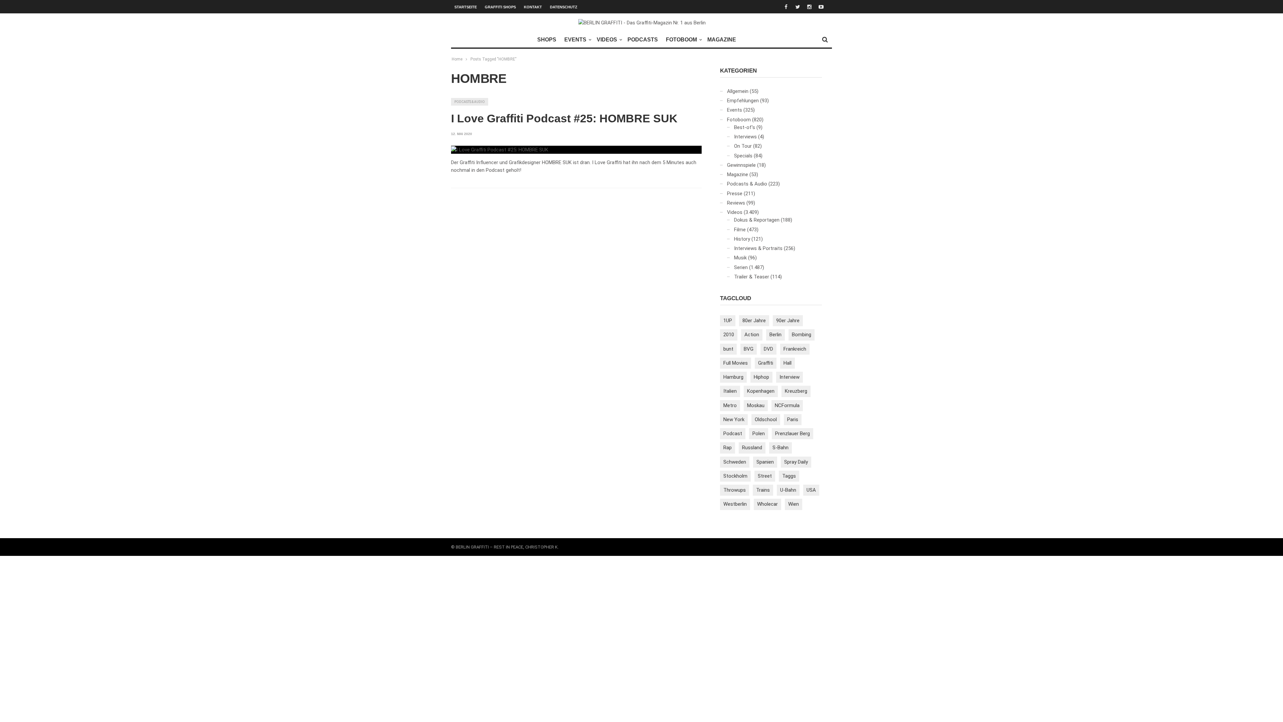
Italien (730, 391)
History (742, 239)
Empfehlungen (743, 101)
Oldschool (766, 419)
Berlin (775, 335)
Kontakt (533, 7)
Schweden (734, 462)
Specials (743, 156)
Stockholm (735, 476)
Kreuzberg (796, 391)
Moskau (755, 405)
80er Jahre (754, 321)
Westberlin (735, 504)
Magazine (721, 39)
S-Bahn (780, 448)
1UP (727, 321)
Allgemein (737, 91)
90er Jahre (788, 321)
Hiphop (761, 377)
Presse (734, 194)
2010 (728, 335)
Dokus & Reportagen (756, 220)
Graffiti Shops (500, 7)
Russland (752, 448)
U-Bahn (788, 490)
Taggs (789, 476)
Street (765, 476)
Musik (740, 258)
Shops (546, 39)
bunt (728, 349)
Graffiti (765, 363)
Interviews (745, 137)
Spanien (765, 462)
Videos (607, 39)
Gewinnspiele (741, 165)
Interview (789, 377)
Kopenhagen (760, 391)
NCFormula (787, 405)
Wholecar (767, 504)
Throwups (734, 490)
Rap (727, 448)
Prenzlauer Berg (792, 434)
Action (751, 335)
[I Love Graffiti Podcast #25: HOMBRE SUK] (499, 150)
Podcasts (642, 39)
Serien (741, 267)
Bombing (801, 335)
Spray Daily (796, 462)
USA (811, 490)
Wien (793, 504)
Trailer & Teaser (751, 277)
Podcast (732, 434)
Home (457, 59)
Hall (787, 363)
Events (575, 39)
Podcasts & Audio (469, 102)
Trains (763, 490)
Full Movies (735, 363)
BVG (748, 349)
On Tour (743, 146)
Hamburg (733, 377)
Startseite (465, 7)
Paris (792, 419)
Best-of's (744, 127)
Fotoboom (681, 39)
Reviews (736, 203)
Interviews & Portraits (758, 248)
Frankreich (794, 349)
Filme (740, 230)
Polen (758, 434)
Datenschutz (563, 7)
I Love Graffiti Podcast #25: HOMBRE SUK (564, 118)
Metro (730, 405)
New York (733, 419)
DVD (768, 349)
